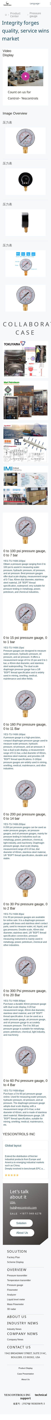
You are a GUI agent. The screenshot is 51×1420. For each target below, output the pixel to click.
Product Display (26, 1368)
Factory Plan (13, 1257)
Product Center (15, 14)
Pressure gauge (15, 1285)
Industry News (14, 1329)
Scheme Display (15, 1262)
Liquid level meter (16, 1299)
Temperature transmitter (19, 1280)
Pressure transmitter (17, 1275)
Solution (21, 1223)
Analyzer (11, 1294)
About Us (22, 1232)
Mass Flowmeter (15, 1304)
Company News (15, 1339)
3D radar (11, 1309)
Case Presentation (25, 1374)
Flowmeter (12, 1290)
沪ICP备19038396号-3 (33, 1403)
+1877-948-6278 (31, 1213)
